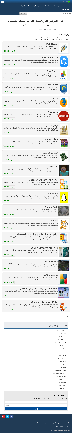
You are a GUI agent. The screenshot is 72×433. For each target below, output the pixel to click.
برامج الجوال (62, 355)
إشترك (36, 408)
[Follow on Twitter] (7, 416)
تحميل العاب (62, 336)
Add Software (59, 426)
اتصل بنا (65, 316)
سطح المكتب (62, 348)
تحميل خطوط (62, 364)
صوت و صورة (62, 339)
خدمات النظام (62, 351)
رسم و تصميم (62, 358)
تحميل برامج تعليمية (60, 370)
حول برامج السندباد (42, 422)
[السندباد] (61, 2)
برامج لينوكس (62, 385)
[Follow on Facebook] (12, 416)
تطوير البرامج (62, 345)
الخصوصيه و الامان (60, 376)
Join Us (67, 426)
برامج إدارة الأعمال (60, 330)
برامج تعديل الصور (61, 388)
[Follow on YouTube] (3, 416)
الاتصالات (63, 367)
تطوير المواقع (62, 382)
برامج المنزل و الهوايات (59, 373)
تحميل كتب (63, 333)
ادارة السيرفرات (61, 379)
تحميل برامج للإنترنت (60, 342)
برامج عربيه (63, 361)
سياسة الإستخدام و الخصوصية (55, 422)
